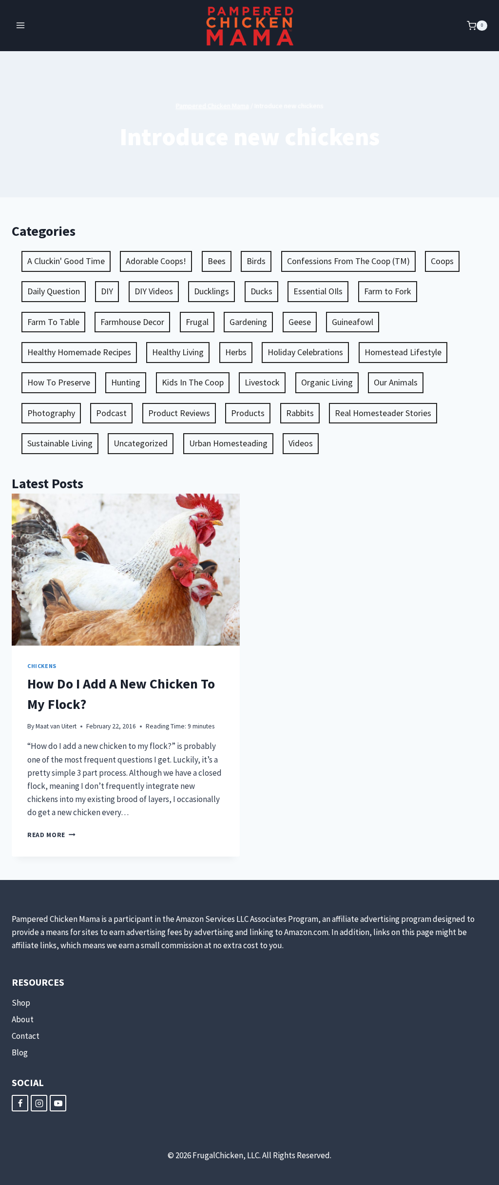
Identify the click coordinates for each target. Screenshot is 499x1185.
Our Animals (396, 382)
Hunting (125, 382)
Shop (21, 1002)
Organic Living (327, 382)
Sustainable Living (60, 443)
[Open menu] (21, 25)
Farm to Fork (387, 291)
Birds (256, 261)
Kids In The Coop (193, 382)
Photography (51, 413)
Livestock (262, 382)
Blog (20, 1052)
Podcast (111, 413)
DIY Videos (153, 291)
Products (248, 413)
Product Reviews (179, 413)
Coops (442, 261)
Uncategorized (141, 443)
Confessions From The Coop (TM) (348, 261)
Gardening (248, 321)
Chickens (42, 665)
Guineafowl (352, 321)
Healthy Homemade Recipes (79, 352)
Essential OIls (318, 291)
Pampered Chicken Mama (212, 105)
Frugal (197, 321)
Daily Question (53, 291)
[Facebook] (20, 1103)
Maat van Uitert (56, 726)
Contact (25, 1036)
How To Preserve (58, 382)
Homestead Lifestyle (403, 352)
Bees (217, 261)
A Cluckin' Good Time (66, 261)
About (23, 1019)
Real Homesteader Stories (383, 413)
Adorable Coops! (156, 261)
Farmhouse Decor (132, 321)
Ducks (261, 291)
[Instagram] (39, 1103)
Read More (51, 835)
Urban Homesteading (228, 443)
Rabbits (300, 413)
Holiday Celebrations (305, 352)
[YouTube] (58, 1103)
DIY (107, 291)
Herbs (236, 352)
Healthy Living (178, 352)
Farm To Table (53, 321)
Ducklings (211, 291)
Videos (300, 443)
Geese (299, 321)
